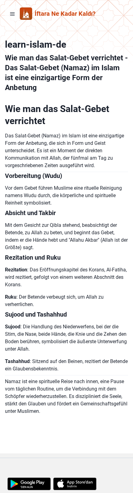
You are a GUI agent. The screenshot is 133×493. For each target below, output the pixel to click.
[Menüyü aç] (12, 13)
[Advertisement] (66, 466)
